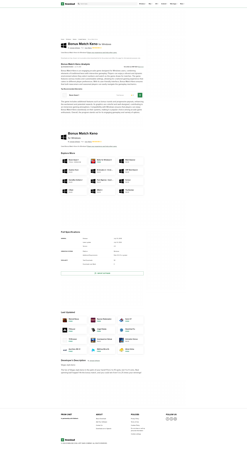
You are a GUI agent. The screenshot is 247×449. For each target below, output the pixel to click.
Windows (142, 4)
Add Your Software (101, 422)
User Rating (88, 48)
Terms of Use (135, 422)
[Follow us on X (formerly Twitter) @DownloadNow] (171, 418)
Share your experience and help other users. (102, 53)
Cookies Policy (135, 425)
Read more (141, 66)
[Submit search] (78, 3)
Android (163, 4)
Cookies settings (136, 434)
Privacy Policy (135, 418)
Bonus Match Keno (89, 44)
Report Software (103, 273)
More (181, 4)
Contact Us (99, 425)
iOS (156, 4)
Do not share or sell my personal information (138, 429)
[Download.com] (68, 3)
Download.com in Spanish (103, 428)
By (74, 48)
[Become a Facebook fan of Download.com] (167, 418)
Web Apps (173, 4)
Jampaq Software (95, 360)
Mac (150, 4)
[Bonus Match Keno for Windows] (63, 45)
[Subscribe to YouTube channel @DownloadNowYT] (175, 418)
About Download (101, 418)
